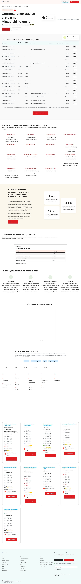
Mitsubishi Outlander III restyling (71, 163)
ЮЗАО (45, 367)
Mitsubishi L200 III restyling (71, 147)
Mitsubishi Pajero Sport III (31, 175)
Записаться (12, 221)
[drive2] (60, 572)
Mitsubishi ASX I (11, 137)
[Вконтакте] (55, 572)
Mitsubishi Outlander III (71, 161)
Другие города (53, 361)
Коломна (17, 375)
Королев (17, 378)
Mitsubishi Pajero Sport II (31, 173)
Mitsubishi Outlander (70, 154)
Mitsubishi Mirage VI (51, 156)
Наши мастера (23, 566)
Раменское (43, 375)
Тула (45, 361)
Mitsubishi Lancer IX (11, 156)
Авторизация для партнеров (46, 564)
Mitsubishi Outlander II (71, 159)
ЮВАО (45, 364)
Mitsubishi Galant (11, 144)
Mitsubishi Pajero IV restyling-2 (12, 177)
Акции (3, 568)
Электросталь (57, 380)
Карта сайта (42, 566)
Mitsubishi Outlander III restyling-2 (70, 165)
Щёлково (56, 375)
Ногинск (30, 375)
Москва (26, 361)
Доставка (42, 560)
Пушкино (30, 389)
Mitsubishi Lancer (11, 154)
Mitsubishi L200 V (71, 151)
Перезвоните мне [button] (58, 559)
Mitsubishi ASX (11, 134)
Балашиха (4, 375)
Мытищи (17, 389)
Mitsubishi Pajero (11, 168)
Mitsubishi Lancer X (11, 159)
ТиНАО (25, 367)
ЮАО (36, 367)
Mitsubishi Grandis (30, 144)
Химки (42, 387)
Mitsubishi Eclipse (50, 134)
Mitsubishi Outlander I (71, 156)
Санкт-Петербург (36, 361)
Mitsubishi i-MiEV (50, 144)
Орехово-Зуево (31, 382)
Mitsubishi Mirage (50, 154)
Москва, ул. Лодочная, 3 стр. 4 (69, 424)
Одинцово (30, 380)
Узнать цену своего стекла (40, 113)
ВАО (6, 364)
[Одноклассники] (58, 572)
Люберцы (17, 384)
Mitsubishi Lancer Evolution (30, 154)
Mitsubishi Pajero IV (11, 173)
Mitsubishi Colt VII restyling (31, 139)
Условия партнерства (24, 558)
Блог (3, 558)
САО (16, 364)
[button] (11, 1)
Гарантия (42, 556)
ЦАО (35, 364)
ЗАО (6, 367)
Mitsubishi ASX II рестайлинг (11, 141)
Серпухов (43, 382)
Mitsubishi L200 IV (71, 149)
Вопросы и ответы (5, 560)
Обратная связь (23, 562)
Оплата (41, 558)
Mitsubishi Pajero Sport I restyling (31, 170)
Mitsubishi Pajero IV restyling (11, 175)
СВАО (16, 367)
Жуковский (4, 387)
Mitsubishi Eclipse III (51, 137)
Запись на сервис (74, 1)
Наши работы (4, 570)
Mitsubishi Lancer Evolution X (31, 156)
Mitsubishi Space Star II (51, 170)
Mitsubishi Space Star (50, 168)
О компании (4, 556)
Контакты (4, 562)
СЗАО (26, 364)
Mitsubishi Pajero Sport (30, 168)
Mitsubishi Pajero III (11, 170)
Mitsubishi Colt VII (31, 137)
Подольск (30, 387)
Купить (74, 46)
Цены (3, 566)
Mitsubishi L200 (70, 144)
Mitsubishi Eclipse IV (51, 139)
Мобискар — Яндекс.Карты (40, 340)
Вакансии (22, 568)
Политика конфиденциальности (46, 562)
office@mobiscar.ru (70, 554)
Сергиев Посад (44, 380)
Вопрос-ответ (23, 570)
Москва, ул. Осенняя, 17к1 (10, 467)
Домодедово (5, 380)
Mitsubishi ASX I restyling (11, 139)
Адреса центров (5, 564)
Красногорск (17, 380)
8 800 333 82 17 (64, 0)
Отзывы (21, 556)
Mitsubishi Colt (30, 134)
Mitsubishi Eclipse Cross (70, 134)
